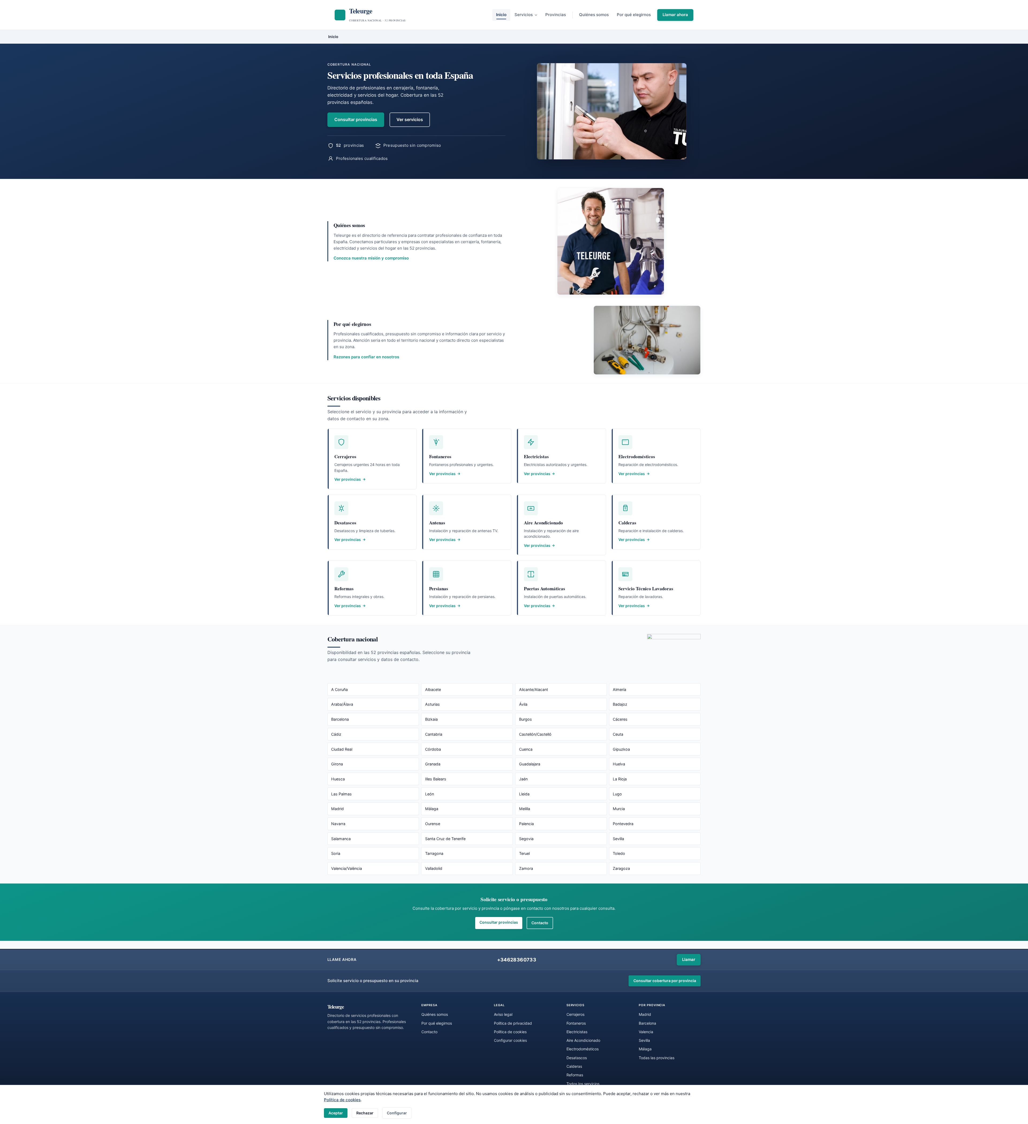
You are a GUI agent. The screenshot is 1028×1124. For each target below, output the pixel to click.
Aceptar (335, 1113)
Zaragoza (621, 868)
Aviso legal (503, 1014)
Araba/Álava (342, 704)
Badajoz (620, 704)
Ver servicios (409, 119)
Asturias (432, 704)
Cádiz (336, 734)
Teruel (524, 853)
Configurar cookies (510, 1040)
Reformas (574, 1075)
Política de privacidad (513, 1023)
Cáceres (620, 719)
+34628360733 (516, 960)
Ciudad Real (341, 749)
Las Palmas (341, 794)
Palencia (526, 823)
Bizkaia (431, 719)
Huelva (619, 764)
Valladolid (433, 868)
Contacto (539, 922)
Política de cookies (342, 1099)
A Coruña (339, 689)
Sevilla (618, 838)
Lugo (617, 794)
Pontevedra (623, 823)
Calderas (574, 1066)
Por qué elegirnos (634, 14)
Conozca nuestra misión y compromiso (371, 258)
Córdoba (433, 749)
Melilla (524, 808)
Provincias (555, 14)
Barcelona (340, 719)
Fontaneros (576, 1023)
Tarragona (434, 853)
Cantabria (433, 734)
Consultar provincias (355, 119)
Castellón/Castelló (535, 734)
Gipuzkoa (621, 749)
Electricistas (576, 1031)
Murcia (619, 808)
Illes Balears (435, 779)
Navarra (338, 823)
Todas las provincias (656, 1057)
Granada (432, 764)
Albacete (433, 689)
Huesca (338, 779)
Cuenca (525, 749)
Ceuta (618, 734)
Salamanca (341, 838)
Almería (619, 689)
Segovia (526, 838)
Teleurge (335, 1006)
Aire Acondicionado (583, 1040)
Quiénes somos (594, 14)
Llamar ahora (675, 14)
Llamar (688, 959)
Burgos (525, 719)
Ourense (432, 823)
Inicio (501, 14)
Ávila (523, 704)
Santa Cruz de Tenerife (445, 838)
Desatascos (576, 1057)
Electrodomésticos (582, 1049)
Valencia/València (346, 868)
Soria (335, 853)
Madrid (337, 808)
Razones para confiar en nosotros (366, 356)
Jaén (523, 779)
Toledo (619, 853)
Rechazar (364, 1113)
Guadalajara (529, 764)
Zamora (526, 868)
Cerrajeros (575, 1014)
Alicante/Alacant (533, 689)
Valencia (646, 1031)
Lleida (524, 794)
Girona (337, 764)
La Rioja (620, 779)
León (429, 794)
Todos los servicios (582, 1083)
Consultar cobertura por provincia (664, 980)
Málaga (431, 808)
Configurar (397, 1113)
